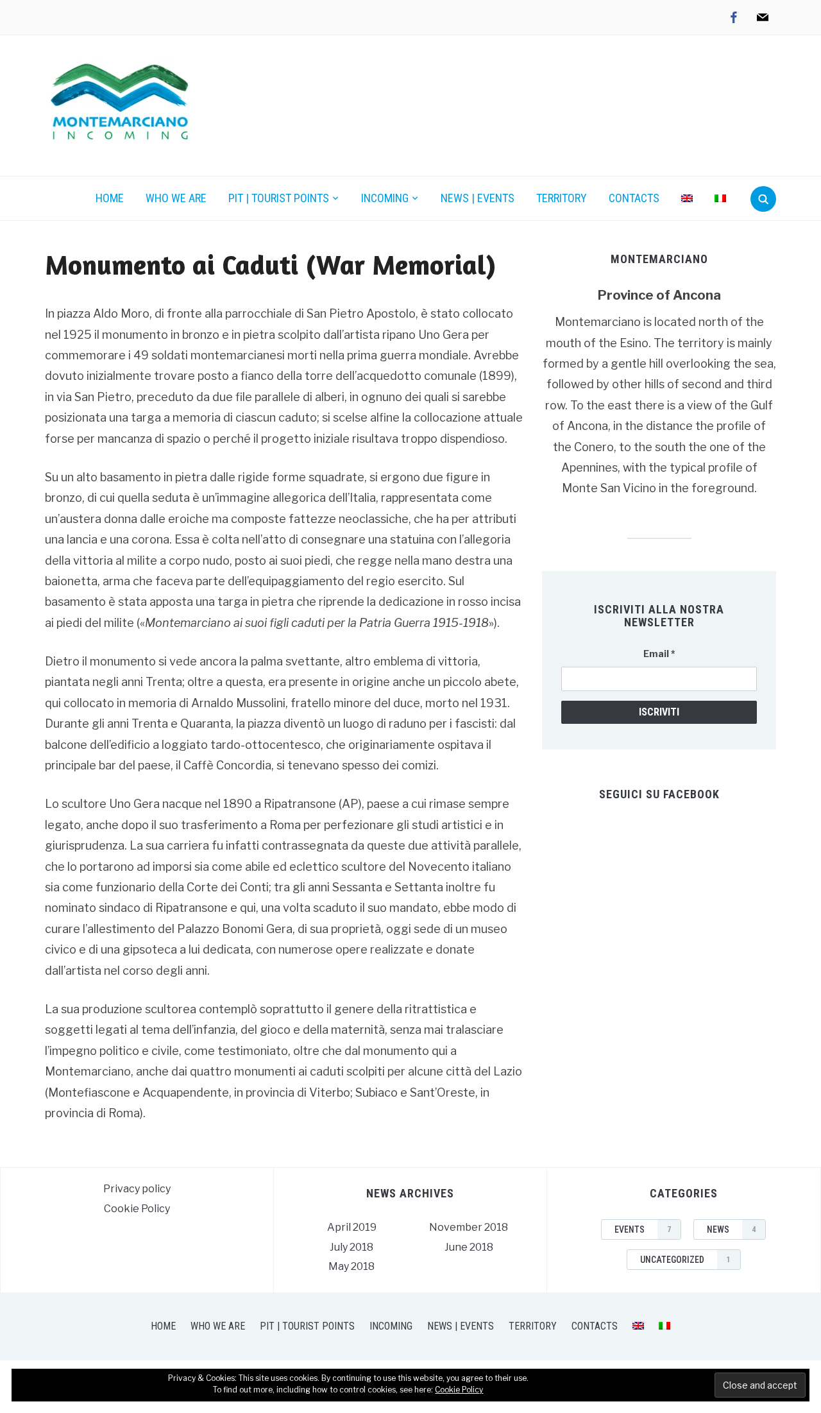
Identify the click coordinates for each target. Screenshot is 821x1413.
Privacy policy (137, 1189)
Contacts (634, 198)
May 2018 (351, 1266)
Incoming (385, 198)
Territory (561, 198)
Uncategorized (685, 1260)
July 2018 (351, 1247)
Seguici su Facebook (659, 794)
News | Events (477, 198)
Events (642, 1229)
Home (110, 198)
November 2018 (468, 1227)
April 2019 (352, 1227)
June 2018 (468, 1247)
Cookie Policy (137, 1209)
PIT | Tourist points (278, 198)
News (731, 1229)
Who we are (176, 198)
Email (659, 653)
